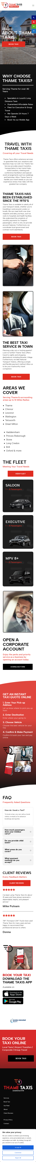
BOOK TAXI (13, 44)
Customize (18, 1153)
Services (6, 1098)
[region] (18, 1145)
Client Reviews (8, 1113)
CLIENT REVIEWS (16, 883)
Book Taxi (7, 1102)
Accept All (18, 1147)
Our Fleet (7, 1105)
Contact (6, 1123)
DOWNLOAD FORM (18, 667)
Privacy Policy (8, 1120)
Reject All (18, 1158)
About (6, 1109)
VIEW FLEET (20, 474)
